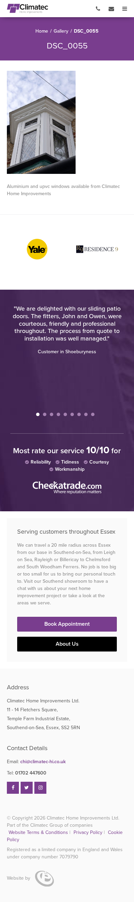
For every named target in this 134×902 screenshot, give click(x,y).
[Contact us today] (111, 8)
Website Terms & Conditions (38, 832)
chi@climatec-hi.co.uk (36, 762)
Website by (19, 878)
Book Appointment (67, 624)
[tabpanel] (67, 330)
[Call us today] (98, 8)
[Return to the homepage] (27, 8)
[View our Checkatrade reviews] (67, 492)
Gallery (61, 31)
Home (41, 31)
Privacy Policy (89, 832)
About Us (67, 644)
